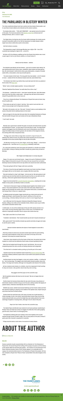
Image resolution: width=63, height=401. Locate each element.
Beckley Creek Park (29, 33)
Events (32, 6)
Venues (38, 6)
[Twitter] (9, 365)
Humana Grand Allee (36, 252)
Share (3, 365)
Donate (36, 3)
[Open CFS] (42, 3)
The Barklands (24, 144)
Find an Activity (25, 6)
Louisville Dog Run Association (26, 181)
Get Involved (45, 6)
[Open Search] (59, 3)
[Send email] (13, 365)
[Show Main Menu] (59, 6)
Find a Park (16, 6)
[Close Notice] (61, 394)
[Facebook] (6, 365)
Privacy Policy (15, 398)
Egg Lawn (14, 82)
